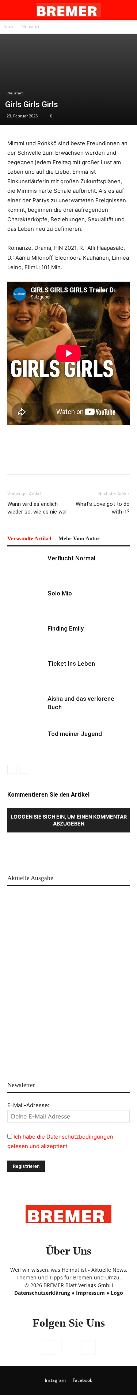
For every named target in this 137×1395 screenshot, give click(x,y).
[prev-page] (11, 769)
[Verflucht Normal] (25, 566)
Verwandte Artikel (29, 538)
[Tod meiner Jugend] (25, 742)
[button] (12, 10)
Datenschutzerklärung (42, 1292)
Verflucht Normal (71, 558)
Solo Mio (59, 593)
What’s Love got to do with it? (103, 508)
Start (9, 26)
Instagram (55, 1380)
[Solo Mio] (25, 601)
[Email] (82, 459)
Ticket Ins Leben (71, 663)
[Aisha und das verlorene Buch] (25, 707)
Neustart (30, 26)
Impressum (90, 1292)
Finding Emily (65, 628)
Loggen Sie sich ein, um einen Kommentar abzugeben (69, 820)
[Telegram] (115, 459)
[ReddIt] (65, 459)
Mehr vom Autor (79, 538)
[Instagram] (68, 1347)
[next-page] (23, 769)
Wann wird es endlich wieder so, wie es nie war (37, 508)
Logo (117, 1292)
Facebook (82, 1380)
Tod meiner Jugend (74, 733)
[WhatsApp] (48, 459)
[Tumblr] (98, 459)
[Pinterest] (31, 459)
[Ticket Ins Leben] (25, 672)
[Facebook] (14, 459)
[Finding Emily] (25, 637)
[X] (88, 1347)
